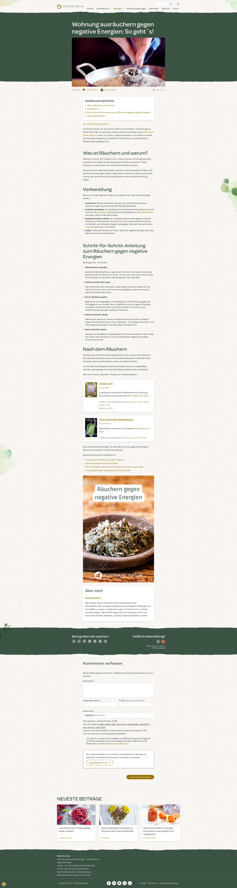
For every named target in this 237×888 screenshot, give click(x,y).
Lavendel (89, 227)
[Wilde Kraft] (91, 389)
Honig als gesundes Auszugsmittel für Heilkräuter (108, 470)
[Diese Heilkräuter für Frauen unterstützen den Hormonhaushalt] (118, 814)
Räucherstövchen (145, 212)
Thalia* (110, 408)
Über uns (166, 9)
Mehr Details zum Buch (138, 396)
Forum (176, 9)
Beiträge (117, 9)
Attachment (88, 711)
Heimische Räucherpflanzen (116, 419)
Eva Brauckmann (93, 598)
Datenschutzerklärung (116, 744)
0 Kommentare (91, 90)
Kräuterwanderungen (136, 9)
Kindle (146, 402)
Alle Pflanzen (103, 9)
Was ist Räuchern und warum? (101, 105)
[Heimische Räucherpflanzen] (91, 427)
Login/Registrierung (98, 763)
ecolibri (102, 405)
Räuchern (76, 90)
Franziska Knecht (65, 838)
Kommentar (89, 681)
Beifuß (119, 221)
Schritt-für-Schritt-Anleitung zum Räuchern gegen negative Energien (118, 112)
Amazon (140, 402)
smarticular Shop (130, 402)
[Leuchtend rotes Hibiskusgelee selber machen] (76, 814)
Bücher (90, 9)
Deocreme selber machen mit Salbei (101, 463)
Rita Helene (105, 838)
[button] (4, 884)
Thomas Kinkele (105, 423)
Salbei (101, 227)
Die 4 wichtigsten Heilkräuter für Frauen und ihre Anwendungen (114, 467)
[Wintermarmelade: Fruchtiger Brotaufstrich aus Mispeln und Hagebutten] (160, 814)
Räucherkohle (100, 212)
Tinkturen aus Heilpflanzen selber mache (104, 460)
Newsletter (154, 9)
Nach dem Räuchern (96, 116)
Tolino (108, 405)
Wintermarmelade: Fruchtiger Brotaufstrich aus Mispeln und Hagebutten (158, 831)
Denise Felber (104, 388)
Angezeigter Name (92, 700)
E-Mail (132, 700)
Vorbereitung (93, 109)
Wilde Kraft (106, 383)
